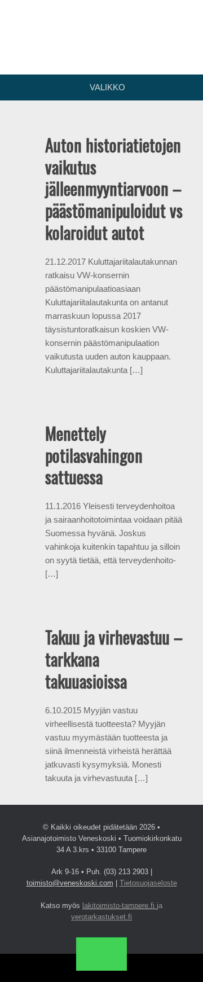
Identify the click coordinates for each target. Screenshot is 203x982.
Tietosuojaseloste (148, 883)
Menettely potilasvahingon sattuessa (94, 455)
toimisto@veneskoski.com (70, 883)
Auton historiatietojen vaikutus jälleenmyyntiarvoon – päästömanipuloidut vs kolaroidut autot (114, 188)
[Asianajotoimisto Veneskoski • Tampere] (101, 28)
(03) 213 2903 (126, 871)
